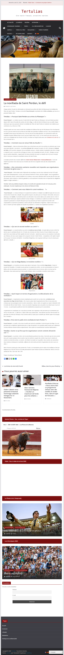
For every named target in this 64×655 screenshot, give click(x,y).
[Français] (35, 34)
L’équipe (4, 632)
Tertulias (32, 11)
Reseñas (27, 22)
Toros (26, 26)
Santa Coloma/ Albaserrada (33, 159)
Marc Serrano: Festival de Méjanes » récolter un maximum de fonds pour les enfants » (31, 392)
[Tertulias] (4, 28)
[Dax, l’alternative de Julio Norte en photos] (32, 504)
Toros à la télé (20, 30)
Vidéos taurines (43, 30)
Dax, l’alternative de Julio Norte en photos (22, 530)
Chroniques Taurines (13, 26)
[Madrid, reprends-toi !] (32, 547)
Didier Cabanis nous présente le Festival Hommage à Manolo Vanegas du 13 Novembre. (11, 393)
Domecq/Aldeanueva (46, 159)
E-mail (14, 595)
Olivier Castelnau (16, 576)
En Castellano (20, 33)
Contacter (4, 629)
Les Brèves (19, 22)
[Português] (37, 34)
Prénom (14, 589)
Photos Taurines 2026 (20, 527)
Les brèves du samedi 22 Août (36, 2)
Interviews (35, 22)
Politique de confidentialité (9, 638)
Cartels (9, 30)
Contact (29, 33)
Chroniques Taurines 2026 (21, 570)
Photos (9, 33)
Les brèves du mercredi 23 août (13, 366)
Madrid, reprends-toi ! (13, 573)
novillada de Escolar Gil (52, 137)
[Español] (38, 34)
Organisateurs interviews (10, 99)
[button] (39, 22)
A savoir (48, 26)
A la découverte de (37, 26)
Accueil (4, 625)
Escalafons (31, 30)
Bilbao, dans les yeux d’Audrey (51, 366)
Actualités (10, 22)
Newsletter (5, 635)
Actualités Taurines (9, 527)
